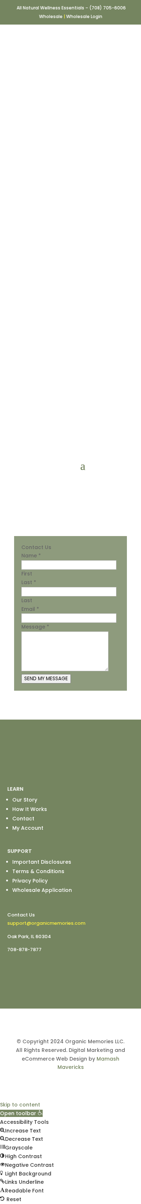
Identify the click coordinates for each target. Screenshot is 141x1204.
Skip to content (20, 1104)
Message (35, 626)
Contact (23, 818)
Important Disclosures (41, 862)
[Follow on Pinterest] (92, 767)
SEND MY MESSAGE (46, 678)
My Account (27, 828)
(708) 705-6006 (107, 8)
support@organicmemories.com (46, 923)
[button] (21, 1113)
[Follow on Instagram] (63, 767)
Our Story (24, 799)
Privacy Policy (30, 880)
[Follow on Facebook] (49, 767)
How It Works (29, 809)
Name (31, 555)
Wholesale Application (42, 890)
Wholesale (51, 16)
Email (30, 609)
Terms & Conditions (38, 871)
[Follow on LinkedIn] (78, 767)
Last (28, 582)
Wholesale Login (84, 16)
